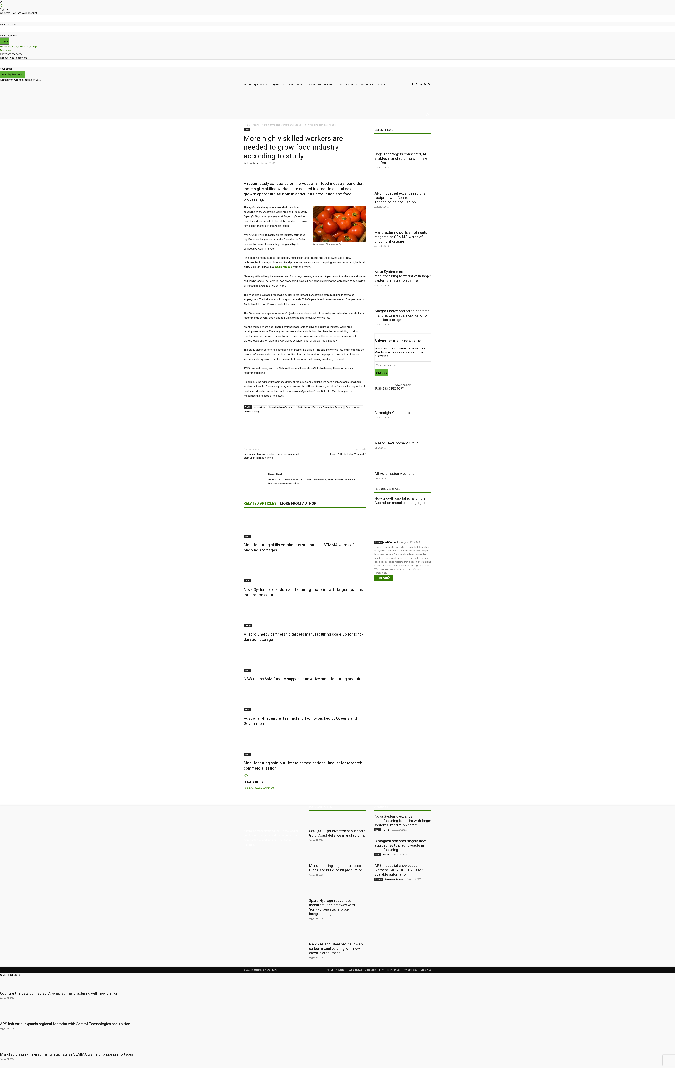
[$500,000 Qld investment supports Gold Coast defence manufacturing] (337, 820)
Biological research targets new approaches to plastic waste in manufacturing (400, 845)
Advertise (341, 969)
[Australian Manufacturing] (269, 99)
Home (247, 124)
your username (8, 24)
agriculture (259, 407)
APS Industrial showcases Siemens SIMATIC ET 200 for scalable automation (398, 869)
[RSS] (425, 84)
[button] (427, 115)
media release (283, 267)
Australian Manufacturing (281, 407)
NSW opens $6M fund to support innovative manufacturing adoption (304, 679)
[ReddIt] (293, 170)
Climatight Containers (392, 413)
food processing (354, 407)
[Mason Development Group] (402, 432)
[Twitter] (429, 84)
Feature (378, 542)
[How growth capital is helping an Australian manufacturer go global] (402, 522)
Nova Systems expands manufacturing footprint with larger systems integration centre (402, 276)
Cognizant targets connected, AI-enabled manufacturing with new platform (400, 158)
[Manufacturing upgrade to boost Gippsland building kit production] (337, 855)
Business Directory (389, 388)
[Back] (1, 5)
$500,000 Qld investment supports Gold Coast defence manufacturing (337, 833)
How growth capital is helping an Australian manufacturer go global (402, 500)
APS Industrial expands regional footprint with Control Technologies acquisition (400, 197)
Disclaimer (6, 50)
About (330, 969)
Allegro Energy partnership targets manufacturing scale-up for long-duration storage (402, 315)
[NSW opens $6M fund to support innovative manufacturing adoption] (305, 658)
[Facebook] (412, 84)
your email (6, 68)
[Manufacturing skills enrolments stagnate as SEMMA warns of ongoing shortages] (305, 524)
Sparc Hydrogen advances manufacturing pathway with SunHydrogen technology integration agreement (332, 907)
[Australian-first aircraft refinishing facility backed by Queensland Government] (305, 698)
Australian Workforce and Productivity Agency (320, 407)
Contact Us (425, 969)
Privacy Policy (410, 969)
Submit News (355, 969)
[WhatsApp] (309, 170)
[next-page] (247, 775)
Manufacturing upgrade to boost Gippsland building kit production (336, 868)
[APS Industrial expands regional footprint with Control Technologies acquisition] (402, 183)
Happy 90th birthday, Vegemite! (348, 454)
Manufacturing (252, 411)
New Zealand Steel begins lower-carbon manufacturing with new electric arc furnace (336, 948)
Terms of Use (393, 969)
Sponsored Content (386, 542)
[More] (317, 170)
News (256, 124)
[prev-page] (245, 775)
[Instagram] (416, 84)
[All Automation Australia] (402, 463)
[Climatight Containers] (402, 402)
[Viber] (301, 170)
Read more (382, 577)
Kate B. (386, 829)
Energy (248, 625)
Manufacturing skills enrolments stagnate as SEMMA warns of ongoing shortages (400, 236)
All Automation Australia (394, 473)
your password (8, 35)
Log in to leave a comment (259, 787)
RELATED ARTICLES (260, 503)
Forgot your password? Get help (18, 46)
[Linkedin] (421, 84)
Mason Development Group (396, 443)
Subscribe (381, 372)
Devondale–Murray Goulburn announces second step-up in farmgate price (271, 455)
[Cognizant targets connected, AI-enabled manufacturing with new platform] (402, 143)
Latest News (383, 130)
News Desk (252, 163)
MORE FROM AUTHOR (298, 503)
